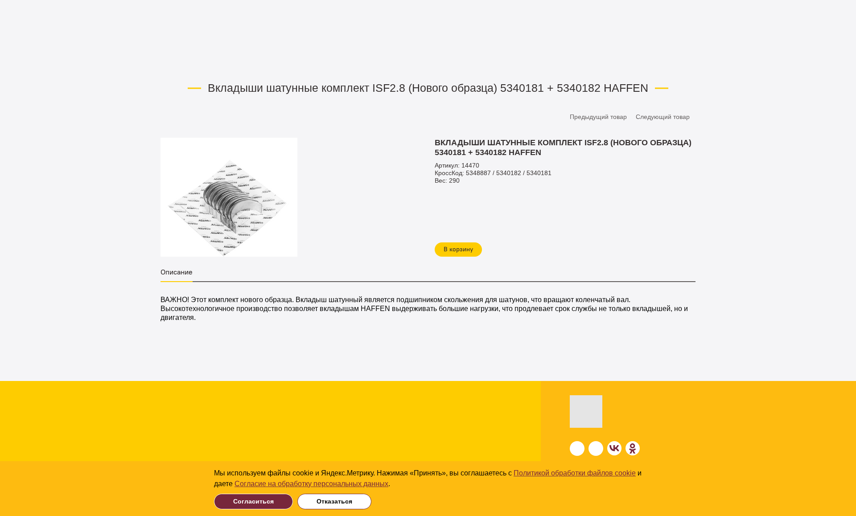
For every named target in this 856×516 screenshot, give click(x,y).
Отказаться (334, 501)
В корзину (458, 249)
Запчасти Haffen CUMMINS (338, 63)
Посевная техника (233, 413)
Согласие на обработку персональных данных (311, 483)
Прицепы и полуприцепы (245, 450)
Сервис (461, 449)
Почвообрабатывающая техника (121, 413)
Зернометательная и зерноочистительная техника (252, 432)
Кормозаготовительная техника (121, 427)
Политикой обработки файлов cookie (575, 473)
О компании (471, 415)
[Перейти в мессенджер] (577, 448)
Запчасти (208, 63)
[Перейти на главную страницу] (608, 411)
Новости (464, 432)
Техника (85, 398)
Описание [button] (176, 272)
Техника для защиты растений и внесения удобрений (121, 455)
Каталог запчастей (261, 63)
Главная (171, 63)
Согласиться (253, 501)
